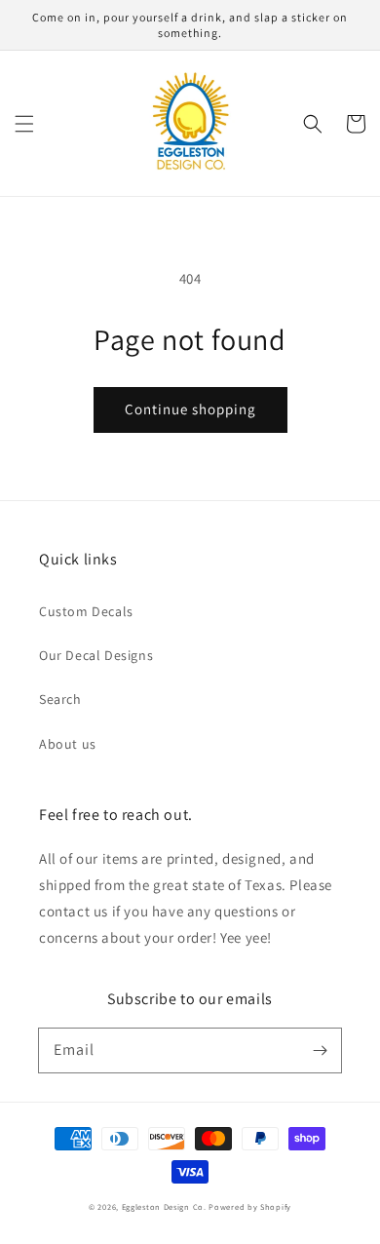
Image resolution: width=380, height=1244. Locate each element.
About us (67, 744)
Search (60, 699)
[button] (24, 123)
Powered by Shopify (250, 1206)
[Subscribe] (319, 1050)
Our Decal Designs (96, 655)
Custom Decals (86, 611)
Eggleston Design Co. (164, 1206)
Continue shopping (190, 409)
